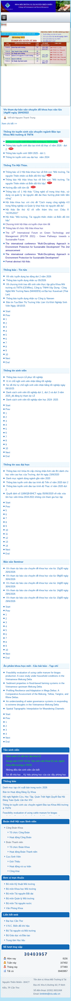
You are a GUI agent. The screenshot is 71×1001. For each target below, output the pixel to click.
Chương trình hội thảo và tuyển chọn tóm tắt (28, 224)
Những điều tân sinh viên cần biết (23, 769)
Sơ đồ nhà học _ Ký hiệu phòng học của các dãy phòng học (36, 774)
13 (7, 541)
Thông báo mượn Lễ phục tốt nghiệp (24, 377)
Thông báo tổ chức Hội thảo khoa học (24, 228)
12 (7, 538)
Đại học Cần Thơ (14, 921)
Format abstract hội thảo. (18, 261)
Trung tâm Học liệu (15, 940)
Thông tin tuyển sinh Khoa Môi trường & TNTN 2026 (32, 141)
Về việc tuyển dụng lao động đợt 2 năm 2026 (28, 276)
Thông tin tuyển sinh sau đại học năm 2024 (28, 157)
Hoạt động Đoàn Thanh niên (23, 852)
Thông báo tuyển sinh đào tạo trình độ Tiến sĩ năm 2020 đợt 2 (37, 482)
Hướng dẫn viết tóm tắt (18, 187)
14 (7, 545)
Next (8, 358)
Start (8, 311)
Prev (8, 315)
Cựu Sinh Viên (13, 856)
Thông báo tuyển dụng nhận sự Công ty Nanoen (30, 298)
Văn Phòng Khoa (14, 908)
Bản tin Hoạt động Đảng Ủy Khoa (19, 792)
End (7, 362)
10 (7, 354)
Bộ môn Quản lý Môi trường (20, 898)
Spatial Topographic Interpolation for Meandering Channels (35, 708)
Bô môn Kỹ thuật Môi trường (20, 884)
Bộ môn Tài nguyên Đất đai (19, 893)
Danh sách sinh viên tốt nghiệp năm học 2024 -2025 (32, 399)
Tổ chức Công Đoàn (19, 832)
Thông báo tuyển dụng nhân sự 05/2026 (26, 280)
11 (7, 534)
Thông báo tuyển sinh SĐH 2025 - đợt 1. (26, 153)
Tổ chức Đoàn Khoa (19, 847)
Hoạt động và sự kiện (20, 866)
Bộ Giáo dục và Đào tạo (18, 935)
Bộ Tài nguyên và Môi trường (21, 930)
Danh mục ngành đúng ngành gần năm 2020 (28, 478)
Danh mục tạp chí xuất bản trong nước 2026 (25, 787)
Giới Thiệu (14, 861)
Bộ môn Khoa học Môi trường (21, 889)
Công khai (14, 871)
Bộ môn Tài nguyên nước (19, 903)
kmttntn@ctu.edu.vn (50, 993)
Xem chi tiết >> (9, 123)
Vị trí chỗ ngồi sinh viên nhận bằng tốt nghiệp (28, 381)
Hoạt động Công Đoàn (20, 837)
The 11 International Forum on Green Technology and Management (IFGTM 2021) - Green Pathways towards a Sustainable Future (37, 236)
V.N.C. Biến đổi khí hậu (17, 926)
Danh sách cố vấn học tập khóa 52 (23, 756)
